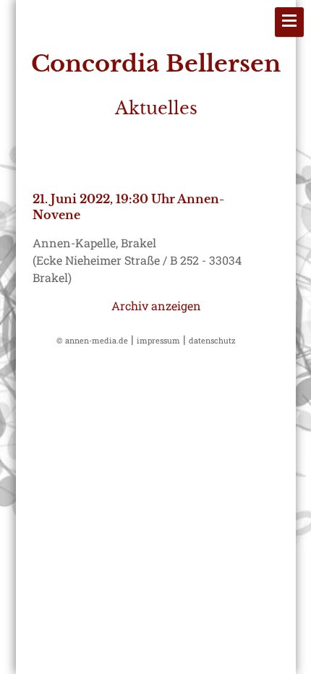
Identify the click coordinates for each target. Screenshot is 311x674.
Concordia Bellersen (156, 63)
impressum (158, 340)
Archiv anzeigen (156, 305)
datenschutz (212, 340)
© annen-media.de (92, 340)
